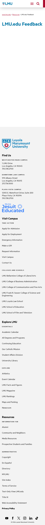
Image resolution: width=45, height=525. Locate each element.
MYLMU (5, 474)
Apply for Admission (11, 228)
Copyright (6, 457)
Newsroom (6, 407)
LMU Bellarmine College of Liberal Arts (19, 275)
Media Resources (9, 438)
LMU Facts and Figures (12, 384)
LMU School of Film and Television (17, 312)
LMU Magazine (8, 390)
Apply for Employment (12, 234)
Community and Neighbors (13, 432)
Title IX (5, 497)
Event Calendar (8, 379)
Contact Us (7, 262)
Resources (16, 14)
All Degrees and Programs (13, 337)
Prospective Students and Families (17, 444)
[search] (38, 4)
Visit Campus (8, 257)
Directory (6, 468)
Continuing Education (11, 343)
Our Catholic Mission (11, 349)
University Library (10, 360)
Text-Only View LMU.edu (13, 491)
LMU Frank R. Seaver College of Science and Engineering (21, 294)
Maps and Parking (10, 402)
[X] (19, 518)
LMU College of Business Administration (19, 281)
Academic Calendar (10, 332)
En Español (7, 462)
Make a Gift (7, 245)
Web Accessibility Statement (14, 502)
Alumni (5, 427)
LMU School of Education (13, 306)
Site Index (6, 479)
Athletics (6, 373)
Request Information (11, 251)
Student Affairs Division (12, 354)
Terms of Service (9, 485)
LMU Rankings (8, 396)
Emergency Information (12, 239)
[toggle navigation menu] (32, 4)
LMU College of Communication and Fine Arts (22, 287)
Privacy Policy (8, 508)
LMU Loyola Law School (12, 301)
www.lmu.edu (6, 14)
